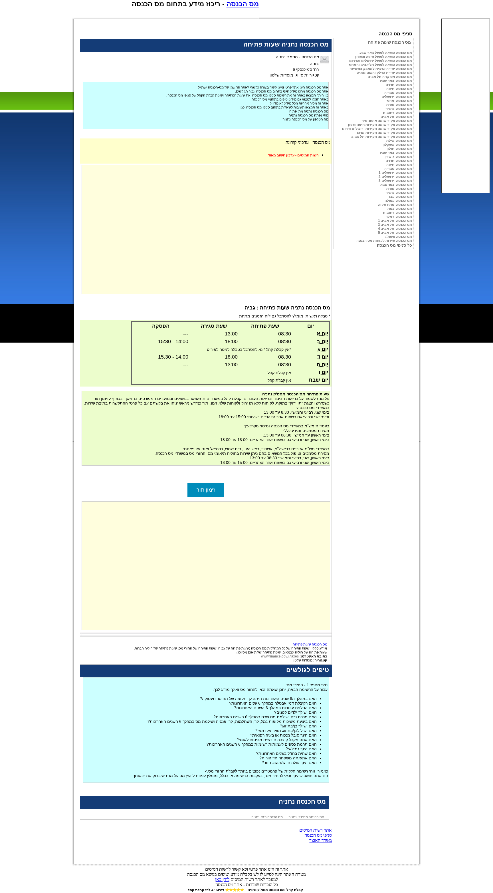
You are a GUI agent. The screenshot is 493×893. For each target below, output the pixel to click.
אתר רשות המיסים (315, 830)
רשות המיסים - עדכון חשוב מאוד (293, 155)
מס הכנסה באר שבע (396, 81)
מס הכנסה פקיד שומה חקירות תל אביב (381, 137)
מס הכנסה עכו (400, 197)
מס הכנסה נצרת (399, 105)
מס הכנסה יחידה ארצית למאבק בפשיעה (380, 69)
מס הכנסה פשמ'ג (398, 237)
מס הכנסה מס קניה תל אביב (390, 77)
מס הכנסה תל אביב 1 (395, 221)
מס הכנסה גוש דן (398, 157)
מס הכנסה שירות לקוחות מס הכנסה (384, 241)
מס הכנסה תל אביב (396, 117)
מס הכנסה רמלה (398, 217)
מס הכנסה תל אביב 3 (395, 225)
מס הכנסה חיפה (399, 89)
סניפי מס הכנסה (318, 835)
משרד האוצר (320, 840)
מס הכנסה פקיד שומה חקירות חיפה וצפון (380, 125)
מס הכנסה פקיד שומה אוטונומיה (386, 121)
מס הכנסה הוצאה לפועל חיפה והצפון (383, 57)
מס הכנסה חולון (399, 149)
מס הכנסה (243, 4)
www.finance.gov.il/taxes (280, 656)
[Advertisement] (468, 106)
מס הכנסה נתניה (398, 109)
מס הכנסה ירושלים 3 (395, 181)
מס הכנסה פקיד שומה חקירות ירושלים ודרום (377, 129)
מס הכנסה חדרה (399, 85)
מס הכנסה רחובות (397, 113)
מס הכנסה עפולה (398, 201)
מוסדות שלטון (310, 660)
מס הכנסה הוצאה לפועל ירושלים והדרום (380, 61)
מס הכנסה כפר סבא (396, 185)
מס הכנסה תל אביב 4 (395, 229)
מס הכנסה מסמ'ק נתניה (306, 817)
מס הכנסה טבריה (398, 93)
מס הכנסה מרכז (399, 101)
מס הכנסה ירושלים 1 (395, 173)
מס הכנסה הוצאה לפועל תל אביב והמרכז (380, 65)
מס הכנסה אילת (399, 141)
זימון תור (206, 490)
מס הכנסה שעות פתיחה (310, 644)
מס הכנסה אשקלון (397, 145)
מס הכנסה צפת (399, 209)
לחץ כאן (222, 879)
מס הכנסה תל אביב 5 (395, 233)
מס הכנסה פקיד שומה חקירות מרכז (384, 133)
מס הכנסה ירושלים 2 (395, 177)
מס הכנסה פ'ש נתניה (267, 817)
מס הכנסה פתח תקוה (395, 205)
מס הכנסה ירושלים (396, 97)
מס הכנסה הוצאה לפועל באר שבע (385, 53)
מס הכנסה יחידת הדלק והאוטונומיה (384, 73)
